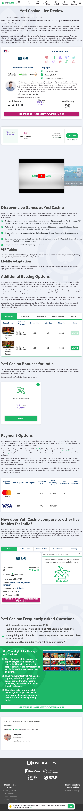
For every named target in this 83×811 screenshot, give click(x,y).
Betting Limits (25, 549)
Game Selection (41, 549)
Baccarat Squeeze (8, 337)
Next (62, 176)
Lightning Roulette (10, 791)
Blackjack (41, 316)
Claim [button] (73, 136)
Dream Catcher (10, 794)
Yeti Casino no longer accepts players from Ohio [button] (41, 114)
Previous (21, 176)
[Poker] (73, 57)
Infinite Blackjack (10, 797)
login (10, 729)
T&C (31, 807)
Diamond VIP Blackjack (72, 791)
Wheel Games (57, 316)
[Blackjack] (53, 57)
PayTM (38, 449)
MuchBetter (61, 451)
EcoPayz (7, 453)
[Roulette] (46, 57)
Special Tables (58, 549)
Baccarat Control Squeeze (8, 351)
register (17, 729)
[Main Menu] (80, 3)
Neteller (72, 451)
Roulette (25, 316)
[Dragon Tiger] (46, 62)
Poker (74, 316)
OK (71, 806)
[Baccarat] (67, 57)
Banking (74, 549)
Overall (9, 549)
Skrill (67, 451)
